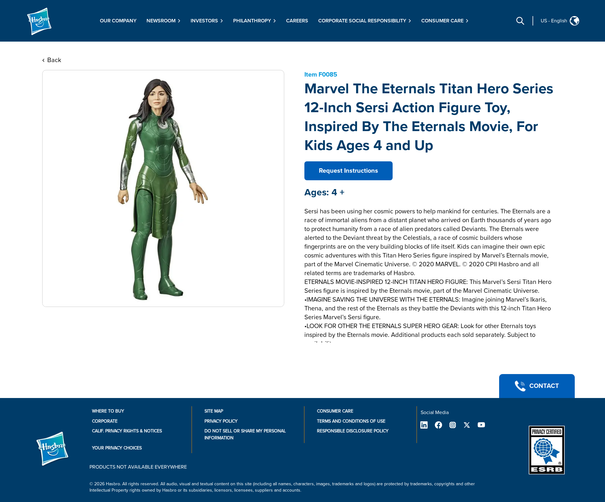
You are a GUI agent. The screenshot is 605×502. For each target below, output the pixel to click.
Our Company (118, 21)
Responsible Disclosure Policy (353, 431)
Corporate (105, 421)
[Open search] (520, 21)
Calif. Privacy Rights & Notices (127, 431)
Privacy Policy (221, 421)
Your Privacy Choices (117, 448)
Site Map (214, 411)
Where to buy (108, 411)
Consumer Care (335, 411)
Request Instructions (348, 171)
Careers (297, 21)
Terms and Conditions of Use (351, 421)
